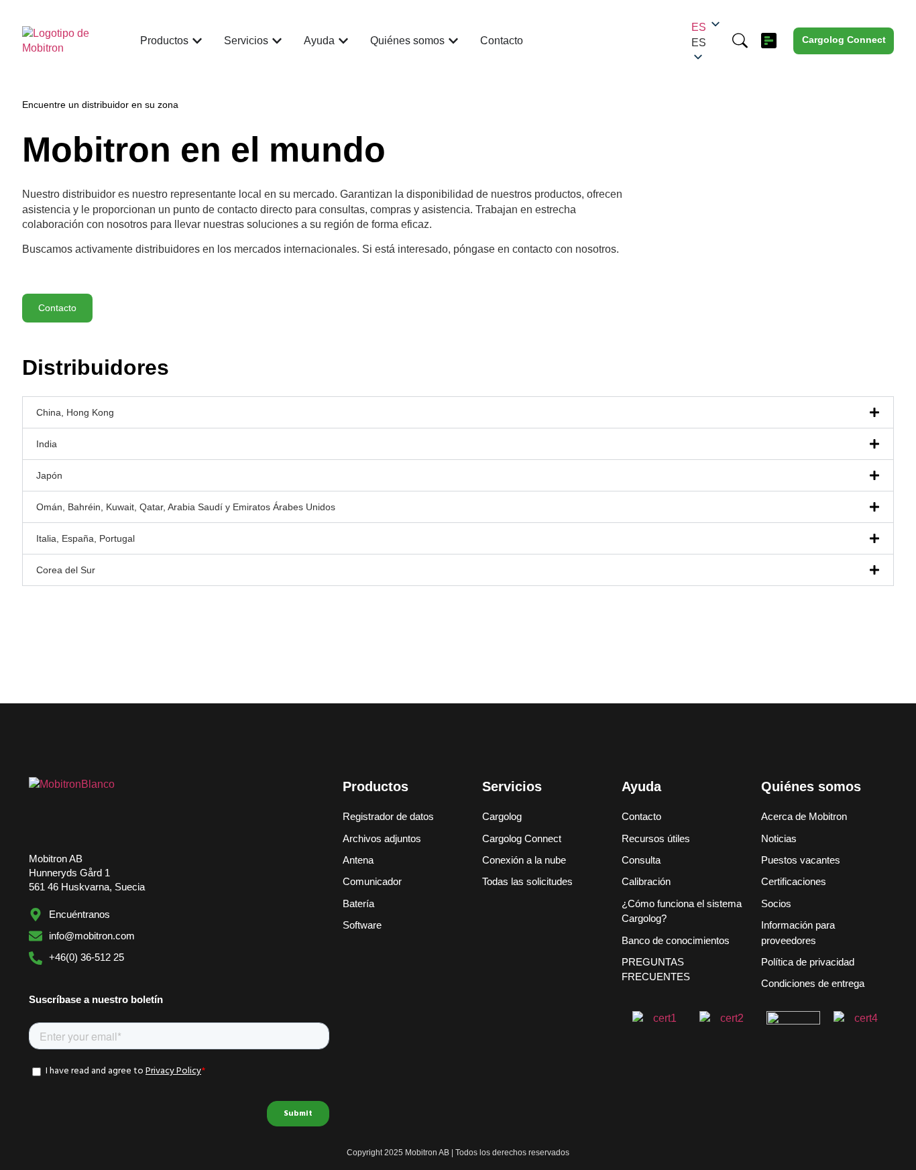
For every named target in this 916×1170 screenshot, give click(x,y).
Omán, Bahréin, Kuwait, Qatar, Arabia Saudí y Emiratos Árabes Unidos (185, 507)
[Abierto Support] (343, 41)
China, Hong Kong (75, 412)
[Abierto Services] (277, 41)
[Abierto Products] (197, 41)
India (46, 443)
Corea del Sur (65, 570)
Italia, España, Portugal (85, 538)
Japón (49, 475)
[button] (706, 43)
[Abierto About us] (453, 41)
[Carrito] (769, 40)
